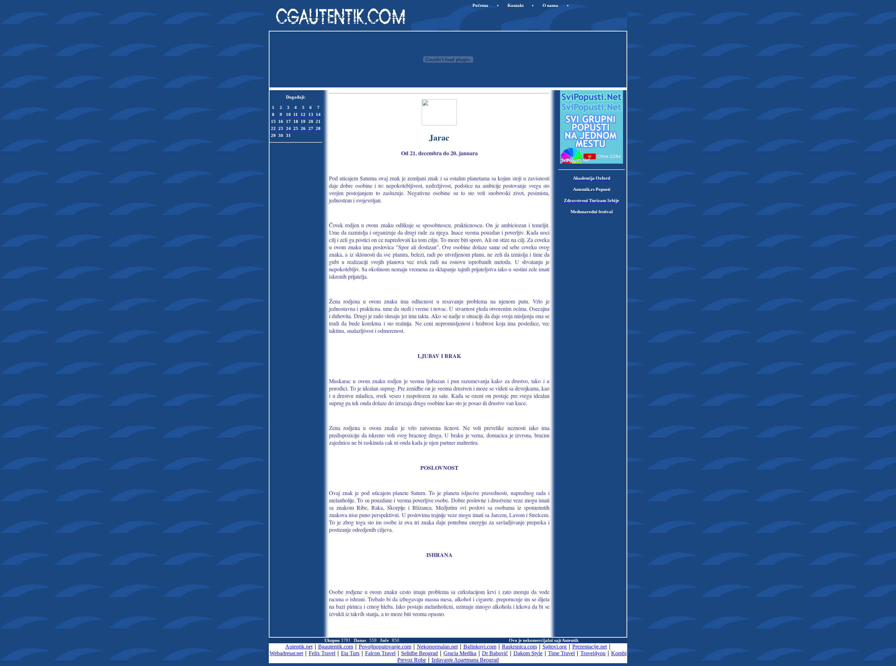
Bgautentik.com (335, 647)
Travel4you (593, 653)
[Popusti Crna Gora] (591, 162)
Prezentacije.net (589, 647)
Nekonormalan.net (437, 647)
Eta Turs (350, 653)
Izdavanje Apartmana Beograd (465, 660)
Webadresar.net (286, 653)
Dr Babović (495, 653)
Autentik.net (299, 647)
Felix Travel (322, 653)
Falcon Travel (380, 653)
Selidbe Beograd (419, 653)
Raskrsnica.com (519, 647)
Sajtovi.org (554, 647)
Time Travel (561, 653)
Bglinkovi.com (479, 647)
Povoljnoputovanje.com (385, 647)
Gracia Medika (459, 653)
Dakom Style (527, 653)
